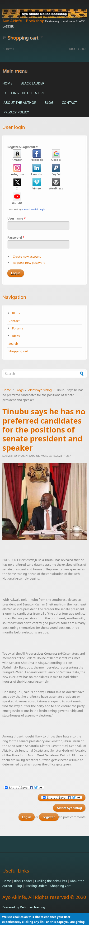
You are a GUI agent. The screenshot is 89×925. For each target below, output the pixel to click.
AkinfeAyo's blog (40, 390)
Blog (49, 102)
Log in (26, 817)
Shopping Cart (60, 886)
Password (15, 237)
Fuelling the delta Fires (25, 93)
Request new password (29, 262)
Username (16, 218)
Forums (17, 328)
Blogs (16, 313)
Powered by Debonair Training (23, 907)
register (49, 817)
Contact (69, 102)
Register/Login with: (22, 147)
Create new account (27, 256)
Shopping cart (18, 351)
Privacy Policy (16, 112)
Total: (73, 49)
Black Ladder (32, 83)
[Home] (44, 13)
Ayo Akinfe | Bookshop (23, 21)
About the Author (20, 102)
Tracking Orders (36, 886)
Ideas (16, 336)
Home (7, 83)
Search (13, 343)
